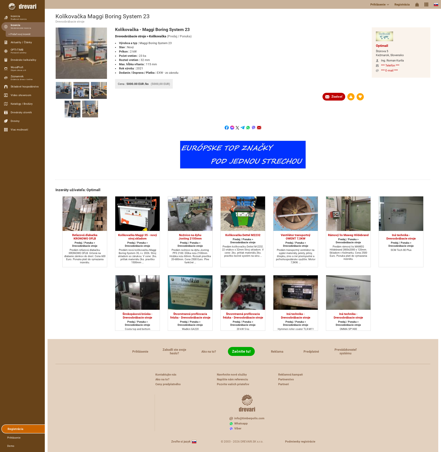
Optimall (382, 46)
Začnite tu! (241, 351)
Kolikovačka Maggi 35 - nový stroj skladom (137, 236)
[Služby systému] (426, 4)
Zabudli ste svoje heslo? (174, 351)
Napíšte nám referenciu (232, 379)
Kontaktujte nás (165, 374)
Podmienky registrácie (300, 441)
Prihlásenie (378, 4)
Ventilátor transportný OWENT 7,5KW (295, 236)
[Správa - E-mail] (259, 128)
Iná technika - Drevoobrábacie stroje (401, 236)
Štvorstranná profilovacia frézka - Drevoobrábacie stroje (190, 315)
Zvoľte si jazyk (181, 441)
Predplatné (311, 351)
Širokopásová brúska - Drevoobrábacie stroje (137, 315)
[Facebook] (227, 128)
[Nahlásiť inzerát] (351, 96)
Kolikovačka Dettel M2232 (242, 235)
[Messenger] (232, 128)
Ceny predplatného (168, 384)
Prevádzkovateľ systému (346, 351)
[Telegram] (242, 128)
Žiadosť (336, 96)
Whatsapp (241, 423)
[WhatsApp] (248, 128)
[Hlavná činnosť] (417, 4)
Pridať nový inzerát (20, 34)
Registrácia (402, 4)
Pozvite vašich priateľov (233, 384)
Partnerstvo (286, 379)
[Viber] (254, 128)
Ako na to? (208, 351)
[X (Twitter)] (237, 127)
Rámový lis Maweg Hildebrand (348, 235)
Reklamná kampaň (290, 374)
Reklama (277, 351)
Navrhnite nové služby (232, 374)
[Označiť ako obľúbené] (360, 96)
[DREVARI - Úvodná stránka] (22, 6)
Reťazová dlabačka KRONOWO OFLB (84, 236)
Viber (237, 428)
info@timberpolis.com (249, 418)
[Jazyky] (436, 4)
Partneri (283, 384)
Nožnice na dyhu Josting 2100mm (190, 236)
